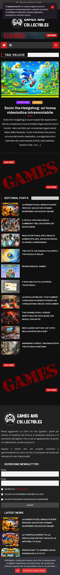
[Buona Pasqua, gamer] (10, 271)
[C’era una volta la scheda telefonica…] (10, 286)
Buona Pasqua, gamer (34, 266)
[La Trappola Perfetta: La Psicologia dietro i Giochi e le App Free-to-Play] (10, 539)
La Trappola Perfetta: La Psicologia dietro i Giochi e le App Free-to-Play (39, 538)
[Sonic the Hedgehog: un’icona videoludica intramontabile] (30, 79)
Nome (3, 470)
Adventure (23, 102)
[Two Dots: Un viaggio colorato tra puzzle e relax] (10, 255)
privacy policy (21, 489)
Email (3, 479)
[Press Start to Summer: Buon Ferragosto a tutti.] (10, 554)
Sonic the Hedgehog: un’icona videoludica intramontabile (30, 110)
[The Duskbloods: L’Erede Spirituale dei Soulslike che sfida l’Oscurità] (10, 317)
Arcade (37, 102)
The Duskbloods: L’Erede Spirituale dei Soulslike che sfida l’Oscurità (38, 316)
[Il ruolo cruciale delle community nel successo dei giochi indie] (10, 224)
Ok (17, 570)
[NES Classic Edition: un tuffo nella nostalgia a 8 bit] (10, 332)
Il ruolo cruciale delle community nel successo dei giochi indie (38, 223)
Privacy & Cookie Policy (34, 570)
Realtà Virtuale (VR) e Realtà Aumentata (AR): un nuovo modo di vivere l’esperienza (39, 239)
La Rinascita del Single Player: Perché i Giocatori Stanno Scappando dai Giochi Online (39, 208)
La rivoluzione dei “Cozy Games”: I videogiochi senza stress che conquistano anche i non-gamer (40, 300)
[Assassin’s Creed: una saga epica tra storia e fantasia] (10, 348)
